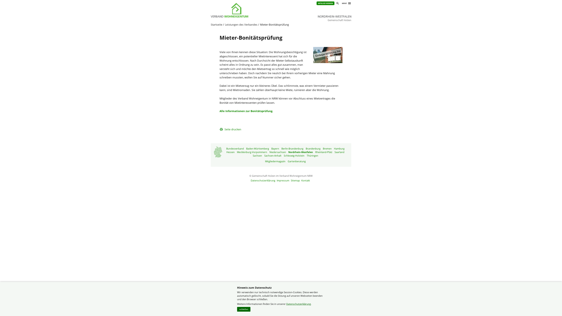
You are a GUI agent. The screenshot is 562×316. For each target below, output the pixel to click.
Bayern (275, 148)
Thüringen (312, 155)
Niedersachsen (277, 152)
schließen (243, 309)
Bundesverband (235, 148)
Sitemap (295, 180)
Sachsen (257, 155)
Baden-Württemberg (257, 148)
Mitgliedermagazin (275, 161)
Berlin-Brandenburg (292, 148)
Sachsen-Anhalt (272, 155)
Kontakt (305, 180)
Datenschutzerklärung (263, 180)
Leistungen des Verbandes (241, 24)
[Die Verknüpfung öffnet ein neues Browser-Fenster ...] (327, 62)
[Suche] (337, 3)
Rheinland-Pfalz (323, 152)
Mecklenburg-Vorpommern (252, 152)
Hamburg (339, 148)
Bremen (327, 148)
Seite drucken (233, 129)
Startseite (216, 24)
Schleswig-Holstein (294, 155)
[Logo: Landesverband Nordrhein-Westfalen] (243, 10)
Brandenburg (313, 148)
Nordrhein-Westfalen (300, 152)
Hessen (230, 152)
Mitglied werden (325, 3)
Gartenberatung (297, 161)
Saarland (339, 152)
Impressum (283, 180)
